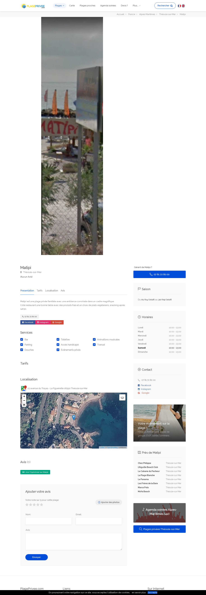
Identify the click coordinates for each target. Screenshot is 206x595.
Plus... (135, 5)
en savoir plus (139, 592)
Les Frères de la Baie (148, 483)
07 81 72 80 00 (30, 317)
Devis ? (124, 5)
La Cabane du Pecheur (149, 471)
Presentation (27, 290)
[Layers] (122, 397)
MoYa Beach (144, 491)
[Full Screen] (24, 405)
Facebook (28, 322)
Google (58, 322)
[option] (72, 136)
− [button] (24, 400)
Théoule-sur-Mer (32, 272)
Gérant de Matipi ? (143, 267)
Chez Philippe (144, 463)
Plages (58, 5)
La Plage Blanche (146, 475)
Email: (79, 514)
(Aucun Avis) (26, 277)
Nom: (28, 514)
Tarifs (39, 290)
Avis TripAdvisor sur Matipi (36, 472)
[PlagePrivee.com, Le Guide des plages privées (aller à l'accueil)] (33, 5)
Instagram (44, 322)
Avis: (28, 530)
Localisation (51, 290)
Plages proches (87, 5)
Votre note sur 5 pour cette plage (42, 500)
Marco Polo (143, 487)
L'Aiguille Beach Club (148, 467)
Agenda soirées (108, 5)
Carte (72, 5)
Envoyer (36, 557)
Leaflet (102, 447)
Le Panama (143, 479)
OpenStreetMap (112, 447)
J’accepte (152, 592)
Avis (63, 290)
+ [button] (24, 396)
